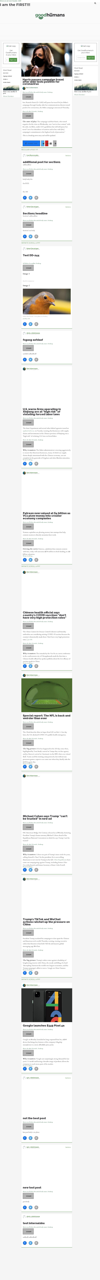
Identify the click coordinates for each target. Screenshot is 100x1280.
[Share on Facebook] (31, 143)
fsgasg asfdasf (7, 76)
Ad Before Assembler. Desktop (32, 263)
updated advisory (28, 431)
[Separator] (54, 143)
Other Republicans (60, 860)
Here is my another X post (10, 92)
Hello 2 (5, 79)
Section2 (68, 1078)
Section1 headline (35, 213)
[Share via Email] (50, 143)
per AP (30, 640)
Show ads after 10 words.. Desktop (33, 111)
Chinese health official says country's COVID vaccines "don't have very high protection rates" (44, 615)
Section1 (68, 155)
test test (5, 73)
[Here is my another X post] (11, 87)
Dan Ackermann (32, 87)
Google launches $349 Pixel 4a (43, 1025)
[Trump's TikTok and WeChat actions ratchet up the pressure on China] (46, 899)
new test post (32, 1187)
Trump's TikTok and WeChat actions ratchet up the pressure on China (46, 922)
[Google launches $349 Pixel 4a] (46, 1005)
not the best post (34, 1118)
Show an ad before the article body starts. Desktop (38, 169)
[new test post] (46, 1167)
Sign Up (13, 60)
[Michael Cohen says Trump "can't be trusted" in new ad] (46, 796)
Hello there (6, 82)
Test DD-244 (31, 255)
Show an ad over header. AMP (10, 1)
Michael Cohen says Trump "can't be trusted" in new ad (45, 817)
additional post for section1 (41, 162)
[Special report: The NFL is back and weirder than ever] (46, 695)
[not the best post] (46, 1098)
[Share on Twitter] (42, 143)
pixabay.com (26, 319)
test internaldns (34, 1223)
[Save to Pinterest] (46, 143)
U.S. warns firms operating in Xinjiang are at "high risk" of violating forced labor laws (42, 412)
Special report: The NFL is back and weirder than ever (46, 717)
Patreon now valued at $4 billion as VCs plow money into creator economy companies (46, 516)
